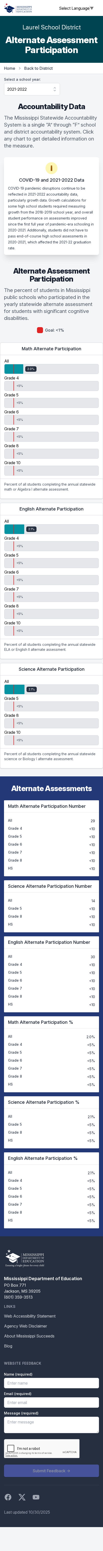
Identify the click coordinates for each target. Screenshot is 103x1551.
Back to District (38, 68)
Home (9, 68)
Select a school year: (22, 79)
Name (18, 1374)
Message (21, 1413)
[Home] (18, 8)
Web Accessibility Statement (30, 1316)
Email (18, 1394)
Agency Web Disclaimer (25, 1326)
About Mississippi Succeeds (29, 1335)
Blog (8, 1345)
